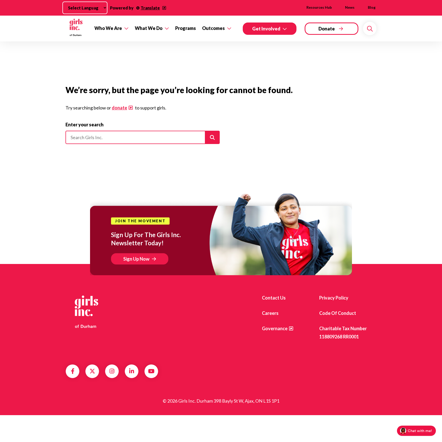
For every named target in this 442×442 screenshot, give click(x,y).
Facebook (72, 371)
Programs (185, 28)
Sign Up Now (136, 259)
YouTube (151, 371)
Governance (275, 328)
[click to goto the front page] (86, 311)
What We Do (148, 28)
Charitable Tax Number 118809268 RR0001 (343, 332)
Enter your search (84, 124)
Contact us (274, 298)
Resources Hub (319, 7)
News (350, 7)
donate (119, 107)
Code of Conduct (337, 313)
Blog (371, 7)
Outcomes (213, 28)
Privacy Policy (333, 298)
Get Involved (266, 28)
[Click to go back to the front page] (76, 28)
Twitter (92, 371)
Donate (326, 28)
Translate (150, 7)
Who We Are (108, 28)
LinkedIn (132, 371)
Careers (270, 313)
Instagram (112, 371)
